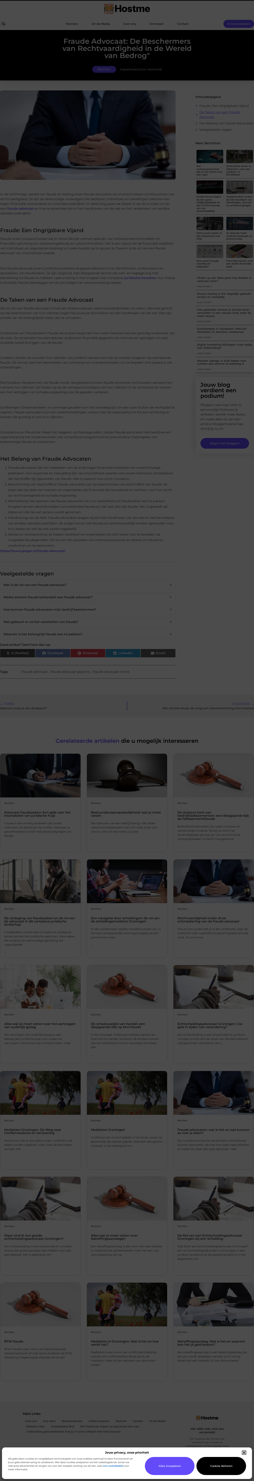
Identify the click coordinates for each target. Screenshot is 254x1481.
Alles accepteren (170, 1465)
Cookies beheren (221, 1465)
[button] (244, 1453)
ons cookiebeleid (113, 1465)
